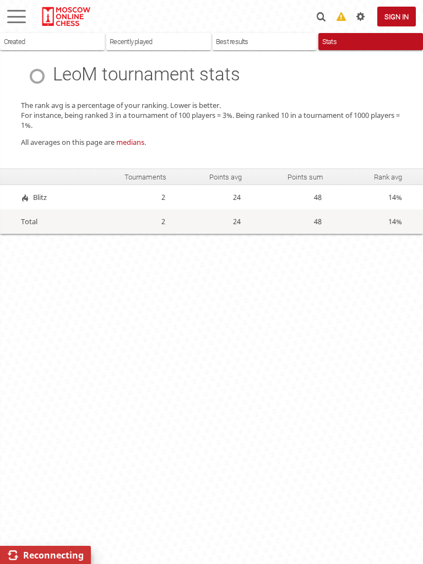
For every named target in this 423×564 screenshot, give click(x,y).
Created (14, 41)
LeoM (75, 74)
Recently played (131, 41)
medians (130, 142)
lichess (65, 16)
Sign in (396, 17)
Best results (232, 41)
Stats (329, 41)
